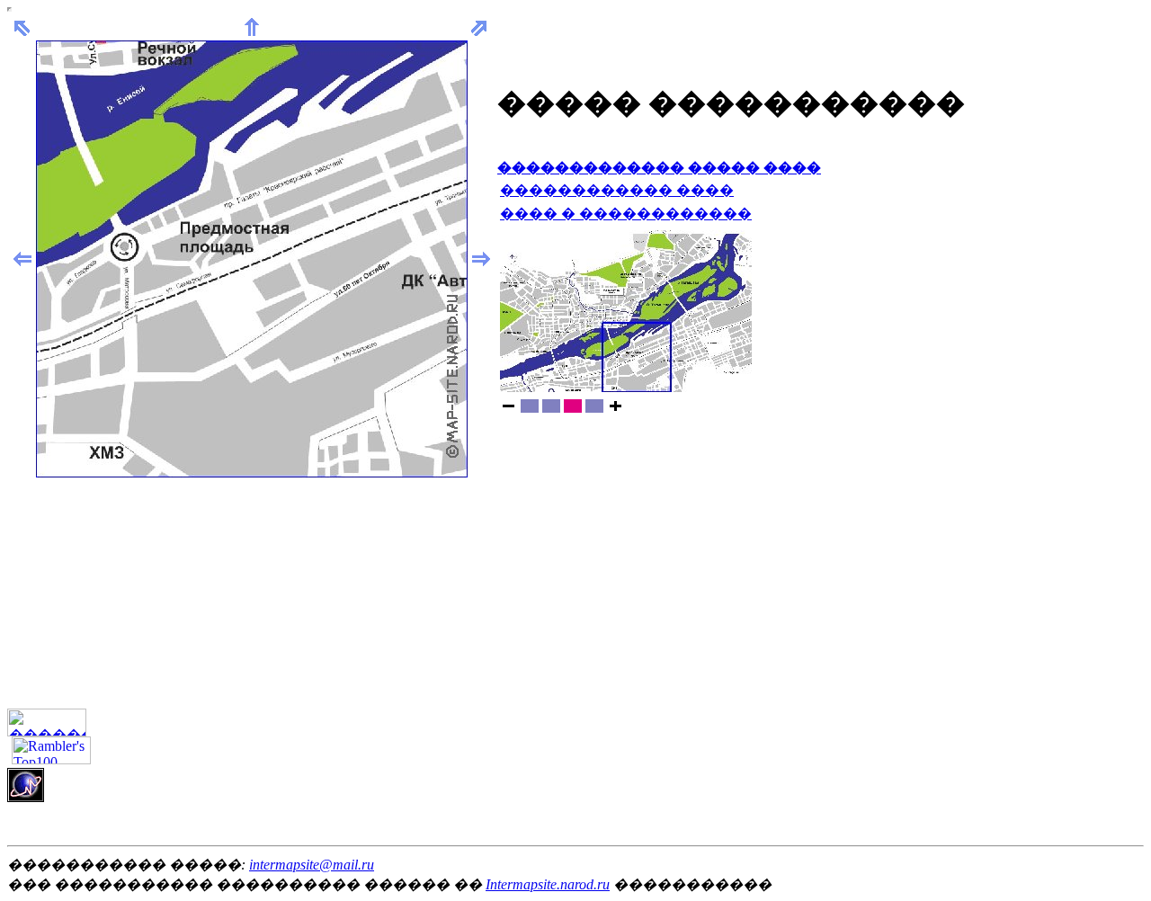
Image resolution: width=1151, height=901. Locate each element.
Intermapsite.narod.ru (548, 884)
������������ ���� (617, 190)
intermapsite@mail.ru (311, 864)
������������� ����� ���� (659, 167)
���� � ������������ (626, 213)
